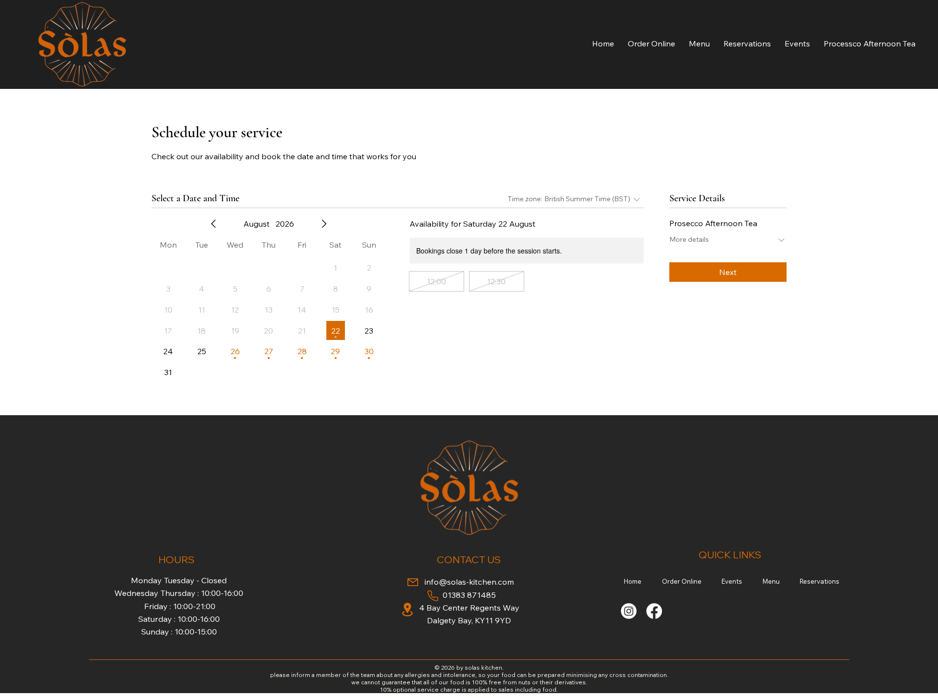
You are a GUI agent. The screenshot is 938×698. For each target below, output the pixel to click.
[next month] (324, 224)
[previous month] (213, 224)
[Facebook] (654, 611)
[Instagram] (629, 611)
